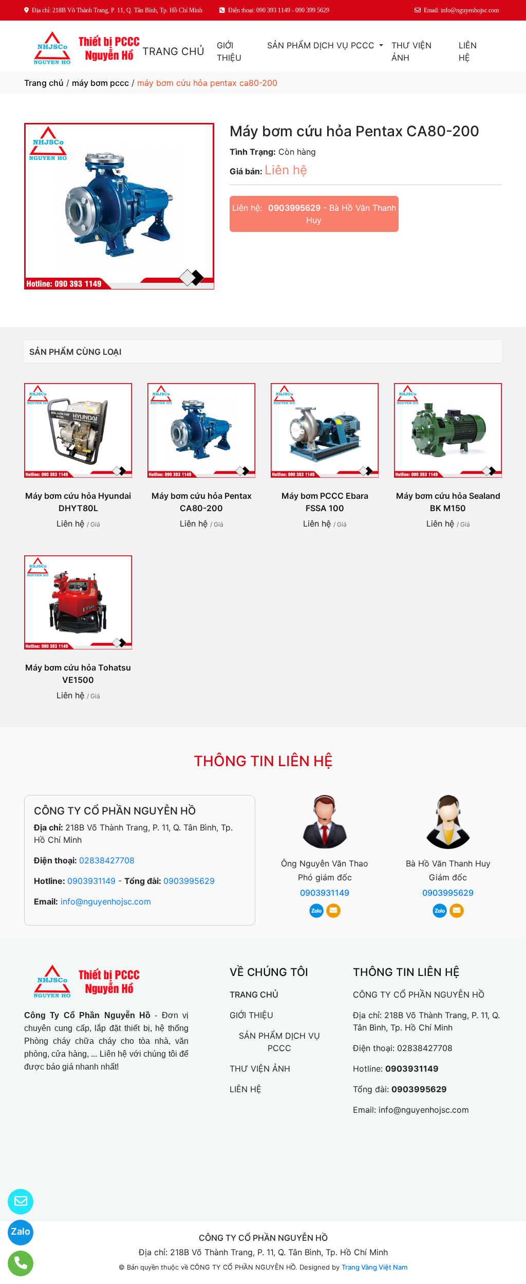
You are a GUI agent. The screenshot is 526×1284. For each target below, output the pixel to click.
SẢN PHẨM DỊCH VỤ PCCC (322, 45)
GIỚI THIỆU (229, 51)
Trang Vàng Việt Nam (374, 1267)
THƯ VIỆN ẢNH (411, 51)
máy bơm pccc (100, 83)
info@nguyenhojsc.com (106, 901)
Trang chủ (44, 83)
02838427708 (107, 860)
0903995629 (294, 208)
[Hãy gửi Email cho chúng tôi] (14, 1201)
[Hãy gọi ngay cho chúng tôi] (14, 1263)
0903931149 (91, 881)
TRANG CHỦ (173, 51)
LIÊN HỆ (468, 51)
